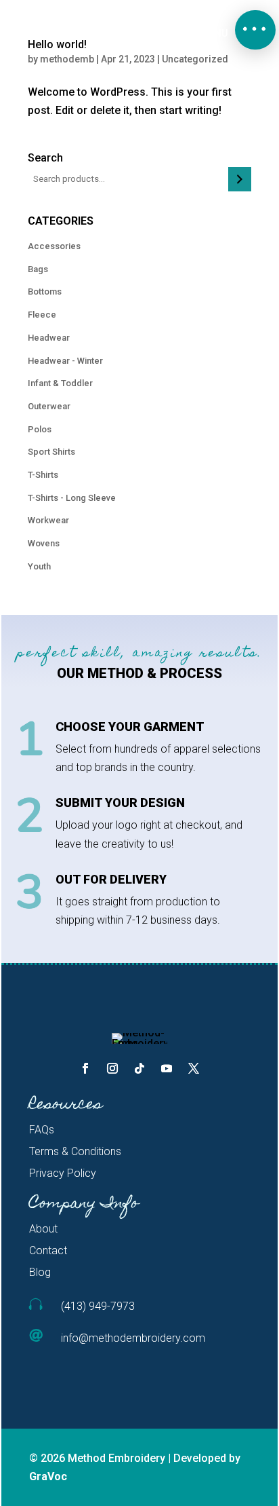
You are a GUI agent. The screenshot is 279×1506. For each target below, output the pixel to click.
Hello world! (57, 44)
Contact (48, 1250)
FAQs (41, 1129)
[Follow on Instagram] (112, 1068)
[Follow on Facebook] (85, 1068)
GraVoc (48, 1476)
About (43, 1228)
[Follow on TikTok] (139, 1068)
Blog (40, 1272)
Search (45, 157)
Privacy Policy (62, 1173)
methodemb (67, 59)
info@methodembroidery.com (133, 1338)
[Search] (239, 179)
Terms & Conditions (75, 1151)
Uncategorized (195, 59)
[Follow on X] (194, 1068)
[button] (255, 30)
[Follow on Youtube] (166, 1068)
